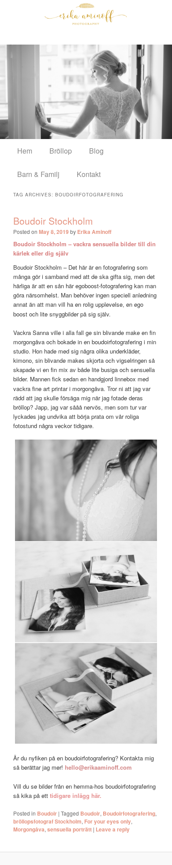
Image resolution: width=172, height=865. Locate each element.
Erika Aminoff (94, 232)
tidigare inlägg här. (75, 795)
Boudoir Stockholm (53, 220)
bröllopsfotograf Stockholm (47, 821)
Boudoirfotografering (129, 813)
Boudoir (47, 813)
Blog (96, 151)
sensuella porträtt (69, 829)
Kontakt (89, 174)
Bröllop (60, 151)
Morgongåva (29, 829)
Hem (24, 151)
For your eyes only (107, 821)
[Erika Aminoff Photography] (86, 13)
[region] (86, 92)
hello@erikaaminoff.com (98, 767)
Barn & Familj (38, 174)
